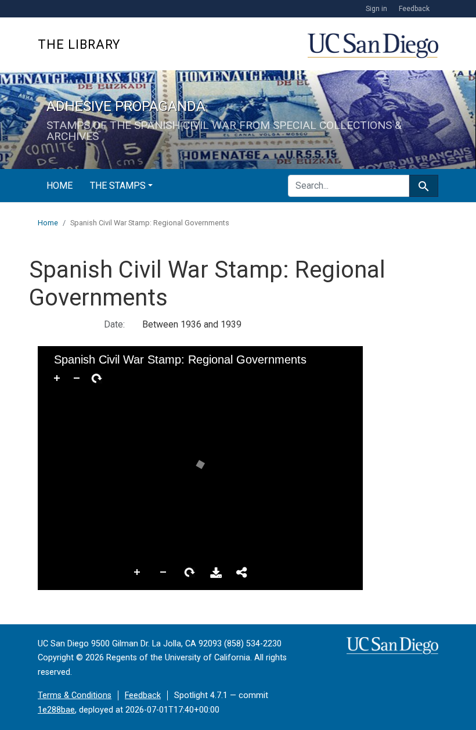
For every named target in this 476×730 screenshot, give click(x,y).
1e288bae (56, 710)
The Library (79, 44)
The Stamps (118, 185)
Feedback (414, 9)
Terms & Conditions (74, 695)
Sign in (376, 9)
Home (59, 185)
